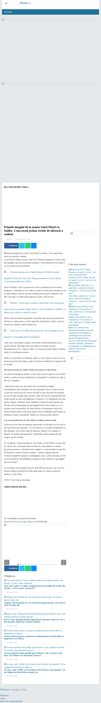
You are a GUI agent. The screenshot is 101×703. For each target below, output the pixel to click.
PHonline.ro (5, 689)
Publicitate (4, 695)
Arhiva (3, 698)
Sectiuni (8, 12)
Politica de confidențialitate (11, 701)
